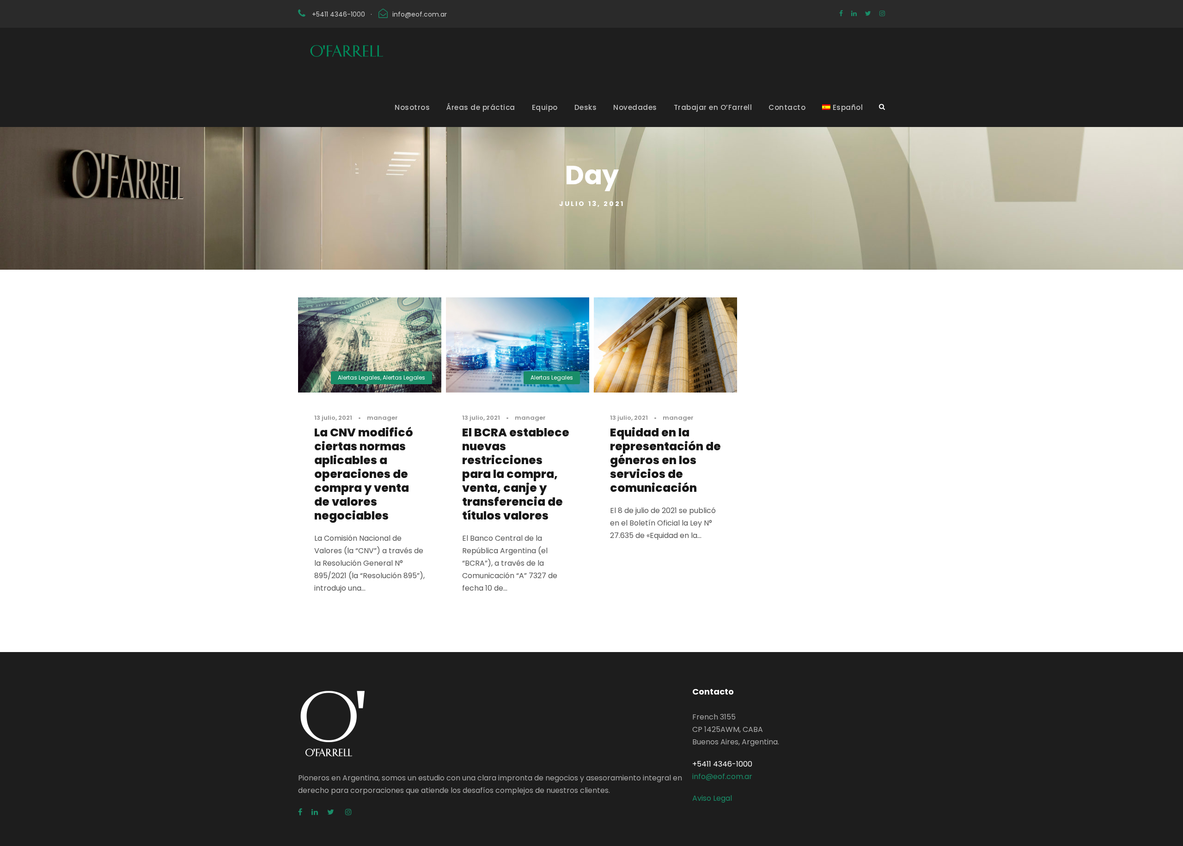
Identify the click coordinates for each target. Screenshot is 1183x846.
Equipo (545, 107)
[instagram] (882, 13)
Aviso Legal (712, 798)
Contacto (786, 107)
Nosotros (412, 107)
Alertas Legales (359, 377)
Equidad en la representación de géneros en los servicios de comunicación (665, 460)
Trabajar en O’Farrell (713, 107)
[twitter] (868, 13)
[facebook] (841, 13)
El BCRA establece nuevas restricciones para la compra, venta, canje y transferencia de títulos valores (515, 474)
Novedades (635, 107)
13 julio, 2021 (333, 417)
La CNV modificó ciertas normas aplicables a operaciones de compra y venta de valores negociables (363, 474)
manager (382, 417)
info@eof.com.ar (419, 14)
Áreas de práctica (480, 107)
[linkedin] (854, 13)
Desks (585, 107)
